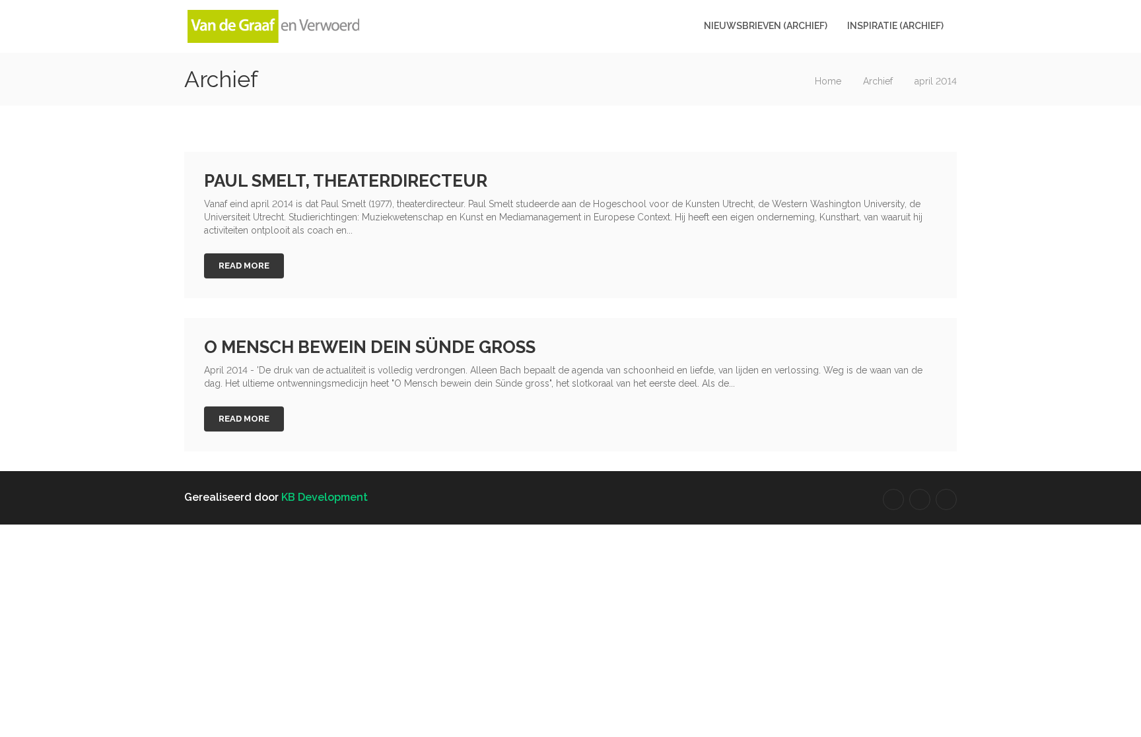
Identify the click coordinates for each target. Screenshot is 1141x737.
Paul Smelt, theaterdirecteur (345, 181)
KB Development (324, 497)
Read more (244, 266)
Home (828, 81)
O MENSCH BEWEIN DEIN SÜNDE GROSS (370, 347)
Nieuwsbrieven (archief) (765, 25)
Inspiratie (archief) (895, 25)
